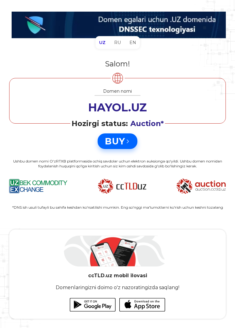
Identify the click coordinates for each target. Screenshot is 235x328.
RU (117, 42)
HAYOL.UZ (117, 107)
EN (132, 42)
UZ (102, 42)
